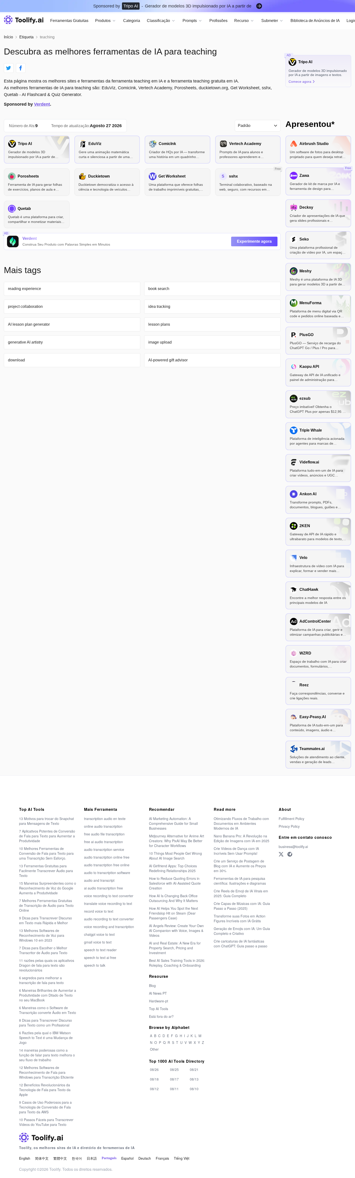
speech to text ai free (100, 957)
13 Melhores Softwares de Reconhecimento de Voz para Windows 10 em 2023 (41, 935)
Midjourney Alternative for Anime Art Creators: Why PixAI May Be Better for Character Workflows (176, 841)
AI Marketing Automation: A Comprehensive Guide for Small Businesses (173, 823)
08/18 (154, 1079)
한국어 (77, 1158)
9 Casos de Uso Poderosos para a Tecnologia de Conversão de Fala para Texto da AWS (45, 1107)
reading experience (24, 289)
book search (158, 289)
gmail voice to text (98, 942)
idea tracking (159, 306)
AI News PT (158, 993)
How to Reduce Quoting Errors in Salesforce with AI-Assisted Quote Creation (175, 883)
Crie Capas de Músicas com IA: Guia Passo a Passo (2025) (242, 906)
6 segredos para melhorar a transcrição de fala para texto (41, 980)
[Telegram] (289, 854)
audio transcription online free (106, 857)
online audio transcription (103, 826)
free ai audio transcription (103, 841)
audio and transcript (99, 880)
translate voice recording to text (108, 903)
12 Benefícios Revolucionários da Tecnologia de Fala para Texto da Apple (45, 1089)
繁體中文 (60, 1158)
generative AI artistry (25, 342)
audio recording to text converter (109, 918)
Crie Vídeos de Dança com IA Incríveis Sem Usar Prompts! (236, 851)
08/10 (194, 1088)
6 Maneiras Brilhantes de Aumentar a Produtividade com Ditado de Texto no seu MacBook (47, 995)
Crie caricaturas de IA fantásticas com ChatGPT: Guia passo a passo (240, 943)
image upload (160, 342)
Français (162, 1158)
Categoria (131, 21)
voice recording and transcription (109, 926)
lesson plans (159, 324)
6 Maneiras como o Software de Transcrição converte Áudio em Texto (47, 1010)
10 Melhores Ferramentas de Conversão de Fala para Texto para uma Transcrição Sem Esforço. (46, 853)
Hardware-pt (158, 1001)
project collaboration (25, 306)
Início (8, 37)
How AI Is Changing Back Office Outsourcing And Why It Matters (173, 898)
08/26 (154, 1069)
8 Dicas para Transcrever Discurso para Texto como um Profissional (45, 1022)
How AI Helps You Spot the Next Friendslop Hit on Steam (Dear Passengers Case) (173, 913)
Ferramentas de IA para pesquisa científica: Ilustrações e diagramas (240, 881)
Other (154, 1049)
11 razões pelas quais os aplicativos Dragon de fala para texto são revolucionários (46, 965)
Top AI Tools (158, 1008)
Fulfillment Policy (291, 818)
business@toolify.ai (293, 846)
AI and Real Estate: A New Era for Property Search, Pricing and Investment (175, 948)
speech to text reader (100, 949)
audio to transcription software (107, 872)
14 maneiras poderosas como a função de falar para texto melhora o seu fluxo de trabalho (47, 1055)
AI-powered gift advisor (168, 360)
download (16, 360)
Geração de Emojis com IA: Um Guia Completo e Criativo (242, 931)
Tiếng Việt (181, 1158)
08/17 (174, 1079)
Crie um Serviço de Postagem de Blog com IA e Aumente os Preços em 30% (240, 866)
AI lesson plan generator (29, 324)
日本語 (92, 1158)
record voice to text (98, 911)
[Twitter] (281, 854)
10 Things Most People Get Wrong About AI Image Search (175, 856)
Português (109, 1158)
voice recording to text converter (108, 895)
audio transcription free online (106, 864)
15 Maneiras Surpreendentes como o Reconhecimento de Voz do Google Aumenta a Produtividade (47, 888)
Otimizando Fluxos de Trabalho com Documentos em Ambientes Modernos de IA (241, 823)
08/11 (174, 1088)
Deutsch (144, 1158)
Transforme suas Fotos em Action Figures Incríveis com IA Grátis (239, 918)
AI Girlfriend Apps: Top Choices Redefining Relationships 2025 (173, 868)
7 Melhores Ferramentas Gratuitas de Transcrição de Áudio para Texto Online (46, 905)
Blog (152, 985)
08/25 (174, 1069)
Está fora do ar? (161, 1016)
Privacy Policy (289, 826)
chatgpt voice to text (99, 934)
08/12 (154, 1088)
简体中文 (42, 1158)
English (24, 1158)
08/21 (194, 1069)
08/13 (194, 1079)
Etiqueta (26, 37)
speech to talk (94, 965)
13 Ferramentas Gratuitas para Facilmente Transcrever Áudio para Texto (46, 870)
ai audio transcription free (103, 888)
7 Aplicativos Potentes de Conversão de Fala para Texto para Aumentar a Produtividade (47, 836)
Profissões (218, 21)
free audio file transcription (104, 834)
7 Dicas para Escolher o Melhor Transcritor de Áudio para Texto (43, 950)
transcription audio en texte (105, 818)
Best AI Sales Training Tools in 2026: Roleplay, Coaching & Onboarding (177, 963)
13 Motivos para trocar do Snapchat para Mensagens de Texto (46, 821)
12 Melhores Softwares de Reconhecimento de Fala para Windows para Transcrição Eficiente (46, 1072)
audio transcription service (104, 849)
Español (127, 1158)
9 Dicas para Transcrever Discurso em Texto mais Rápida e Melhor (45, 920)
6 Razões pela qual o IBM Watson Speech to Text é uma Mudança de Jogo (46, 1037)
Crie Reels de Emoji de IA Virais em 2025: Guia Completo (241, 893)
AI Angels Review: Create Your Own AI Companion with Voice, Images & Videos (176, 930)
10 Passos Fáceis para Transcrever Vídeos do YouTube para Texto (46, 1122)
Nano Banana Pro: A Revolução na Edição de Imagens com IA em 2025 (241, 838)
